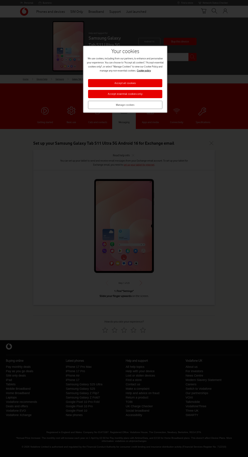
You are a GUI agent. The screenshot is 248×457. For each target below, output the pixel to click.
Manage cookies (125, 104)
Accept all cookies (125, 83)
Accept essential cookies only (125, 93)
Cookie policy (144, 70)
